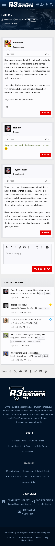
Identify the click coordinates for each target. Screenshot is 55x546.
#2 (49, 139)
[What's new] (47, 4)
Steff (12, 323)
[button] (7, 247)
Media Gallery (12, 471)
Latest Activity (43, 471)
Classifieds (28, 451)
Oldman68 (14, 308)
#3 (49, 181)
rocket (46, 308)
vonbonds (8, 19)
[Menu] (4, 4)
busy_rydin (14, 337)
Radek (12, 356)
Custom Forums (37, 440)
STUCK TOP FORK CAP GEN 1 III (25, 319)
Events (29, 446)
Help (23, 540)
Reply (46, 112)
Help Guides (45, 504)
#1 (49, 54)
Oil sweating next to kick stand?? (25, 352)
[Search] (51, 4)
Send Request (30, 513)
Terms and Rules (25, 537)
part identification (18, 341)
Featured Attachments (18, 476)
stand (45, 356)
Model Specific (15, 446)
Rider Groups (42, 446)
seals (48, 293)
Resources (28, 471)
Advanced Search (41, 476)
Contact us (11, 537)
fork (33, 19)
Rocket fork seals (18, 304)
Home (31, 540)
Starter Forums (19, 440)
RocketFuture (15, 293)
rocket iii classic (34, 341)
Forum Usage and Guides (19, 504)
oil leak (41, 337)
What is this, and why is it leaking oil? (27, 334)
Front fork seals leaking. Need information (29, 290)
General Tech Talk (29, 293)
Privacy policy (42, 537)
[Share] (46, 54)
